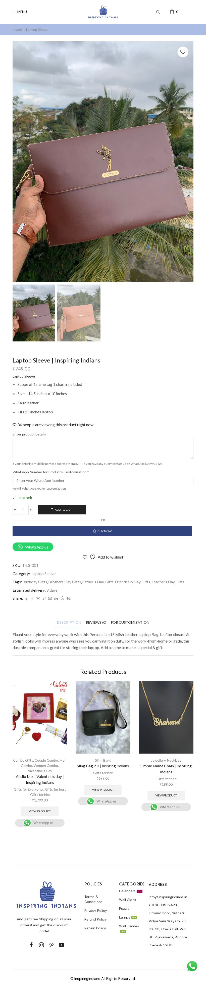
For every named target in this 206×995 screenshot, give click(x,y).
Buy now (104, 531)
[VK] (38, 598)
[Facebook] (32, 598)
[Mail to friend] (50, 598)
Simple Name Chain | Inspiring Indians (166, 768)
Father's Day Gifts (98, 581)
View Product (40, 811)
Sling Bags (103, 760)
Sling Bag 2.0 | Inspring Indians (103, 765)
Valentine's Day (40, 771)
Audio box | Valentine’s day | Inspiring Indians (40, 779)
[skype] (68, 598)
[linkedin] (56, 598)
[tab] (69, 622)
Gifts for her (54, 789)
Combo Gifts (23, 760)
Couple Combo (46, 760)
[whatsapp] (62, 598)
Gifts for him (40, 794)
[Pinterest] (44, 598)
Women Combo (46, 765)
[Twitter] (26, 598)
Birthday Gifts (34, 581)
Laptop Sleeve (37, 29)
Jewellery (158, 760)
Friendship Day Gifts (132, 581)
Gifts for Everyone (28, 789)
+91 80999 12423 (163, 905)
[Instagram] (41, 944)
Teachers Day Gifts (167, 581)
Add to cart (64, 509)
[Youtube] (61, 944)
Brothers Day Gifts (64, 581)
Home (17, 29)
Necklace (174, 760)
